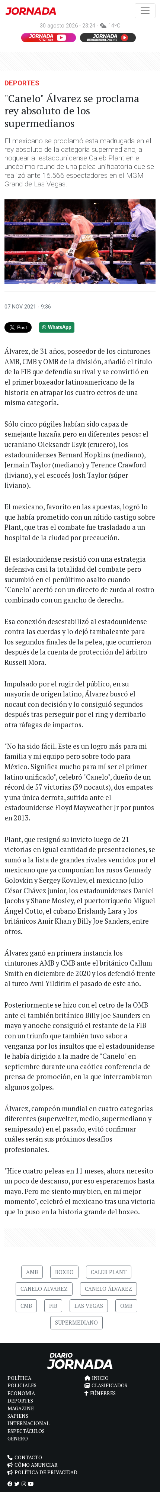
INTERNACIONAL (28, 1423)
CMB (26, 1305)
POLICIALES (21, 1385)
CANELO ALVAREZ (44, 1288)
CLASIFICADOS (109, 1385)
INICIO (100, 1378)
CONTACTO (28, 1457)
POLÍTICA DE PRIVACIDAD (46, 1472)
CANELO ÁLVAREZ (108, 1288)
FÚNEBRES (103, 1393)
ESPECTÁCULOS (26, 1431)
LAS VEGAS (88, 1305)
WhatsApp (59, 327)
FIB (53, 1305)
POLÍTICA (19, 1378)
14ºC (114, 26)
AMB (32, 1272)
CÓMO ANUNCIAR (36, 1465)
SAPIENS (17, 1416)
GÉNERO (17, 1438)
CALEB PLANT (109, 1272)
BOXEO (64, 1272)
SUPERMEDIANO (76, 1322)
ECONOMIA (21, 1393)
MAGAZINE (20, 1408)
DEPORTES (21, 83)
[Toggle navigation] (145, 10)
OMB (126, 1305)
